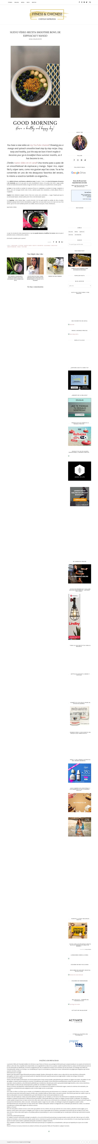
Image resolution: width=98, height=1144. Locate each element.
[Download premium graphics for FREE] (77, 938)
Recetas (71, 234)
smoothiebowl (12, 247)
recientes (40, 245)
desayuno (14, 245)
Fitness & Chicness (15, 1142)
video (19, 247)
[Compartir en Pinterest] (59, 242)
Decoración (78, 234)
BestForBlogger (27, 1142)
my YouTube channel (39, 145)
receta (35, 245)
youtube (24, 247)
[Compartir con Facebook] (53, 242)
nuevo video (28, 245)
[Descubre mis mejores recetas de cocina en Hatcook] (75, 975)
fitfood (20, 245)
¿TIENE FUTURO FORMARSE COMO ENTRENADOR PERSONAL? (79, 269)
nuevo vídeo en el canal (25, 162)
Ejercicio (82, 231)
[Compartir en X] (56, 242)
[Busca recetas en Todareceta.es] (74, 1004)
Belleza (71, 231)
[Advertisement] (79, 54)
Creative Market (88, 949)
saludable (47, 245)
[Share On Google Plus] (62, 242)
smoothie (54, 245)
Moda (76, 231)
